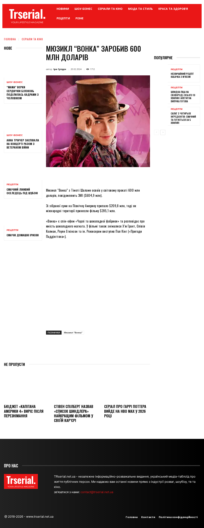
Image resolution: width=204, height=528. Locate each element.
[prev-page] (156, 132)
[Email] (117, 176)
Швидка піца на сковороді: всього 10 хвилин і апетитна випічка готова (183, 96)
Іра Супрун (59, 69)
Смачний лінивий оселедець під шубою (22, 191)
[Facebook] (80, 176)
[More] (145, 176)
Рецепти (12, 184)
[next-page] (162, 132)
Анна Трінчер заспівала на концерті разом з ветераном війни (23, 143)
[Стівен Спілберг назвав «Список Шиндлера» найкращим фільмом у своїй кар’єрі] (77, 386)
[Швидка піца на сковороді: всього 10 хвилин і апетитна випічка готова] (161, 94)
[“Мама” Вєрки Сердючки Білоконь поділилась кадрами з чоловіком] (23, 66)
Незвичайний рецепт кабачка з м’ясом (182, 75)
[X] (90, 176)
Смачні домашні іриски (23, 235)
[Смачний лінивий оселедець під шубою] (23, 168)
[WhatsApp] (108, 176)
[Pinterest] (99, 176)
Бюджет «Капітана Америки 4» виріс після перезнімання (23, 411)
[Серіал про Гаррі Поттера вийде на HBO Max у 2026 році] (127, 386)
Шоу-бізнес (15, 82)
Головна (10, 39)
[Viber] (135, 176)
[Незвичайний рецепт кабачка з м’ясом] (161, 73)
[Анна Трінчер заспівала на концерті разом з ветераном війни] (23, 119)
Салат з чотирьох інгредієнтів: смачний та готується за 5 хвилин (183, 118)
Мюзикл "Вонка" (73, 332)
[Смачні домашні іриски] (23, 214)
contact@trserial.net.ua (97, 492)
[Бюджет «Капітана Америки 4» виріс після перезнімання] (27, 386)
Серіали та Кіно (32, 39)
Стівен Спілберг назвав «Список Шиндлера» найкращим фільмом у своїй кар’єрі (73, 413)
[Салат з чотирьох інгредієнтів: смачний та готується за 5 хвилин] (161, 116)
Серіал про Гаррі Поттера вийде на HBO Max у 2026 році (125, 411)
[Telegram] (126, 176)
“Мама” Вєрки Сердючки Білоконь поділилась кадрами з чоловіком (23, 92)
